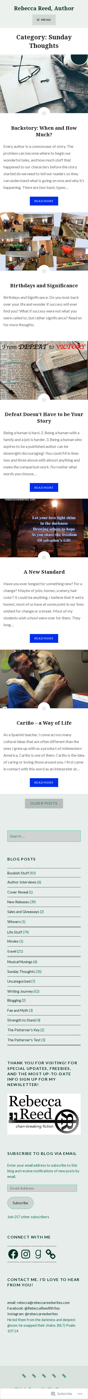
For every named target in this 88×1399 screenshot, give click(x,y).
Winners (14, 922)
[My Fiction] (44, 1375)
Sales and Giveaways (23, 912)
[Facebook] (13, 1254)
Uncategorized (19, 981)
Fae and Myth (17, 1010)
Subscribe (20, 1203)
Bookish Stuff (18, 873)
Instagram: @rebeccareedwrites (32, 1314)
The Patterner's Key (23, 1030)
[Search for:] (44, 836)
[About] (54, 1375)
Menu (46, 20)
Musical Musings (20, 962)
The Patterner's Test (24, 1040)
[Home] (24, 1375)
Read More (44, 201)
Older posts (43, 803)
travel (11, 951)
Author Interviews (21, 882)
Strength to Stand (21, 1020)
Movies (13, 941)
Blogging (14, 1000)
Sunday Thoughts (21, 971)
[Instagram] (26, 1254)
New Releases (18, 902)
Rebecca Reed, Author (44, 8)
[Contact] (64, 1375)
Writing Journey (20, 991)
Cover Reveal (17, 892)
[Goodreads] (38, 1254)
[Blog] (34, 1375)
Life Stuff (14, 932)
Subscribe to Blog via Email (42, 1153)
